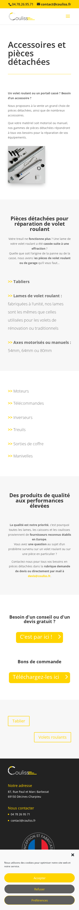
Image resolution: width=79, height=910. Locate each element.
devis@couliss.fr (39, 576)
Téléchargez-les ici (36, 676)
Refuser (39, 889)
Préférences (39, 900)
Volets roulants (52, 737)
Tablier (18, 721)
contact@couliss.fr (23, 820)
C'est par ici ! (36, 636)
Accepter (40, 878)
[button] (73, 855)
